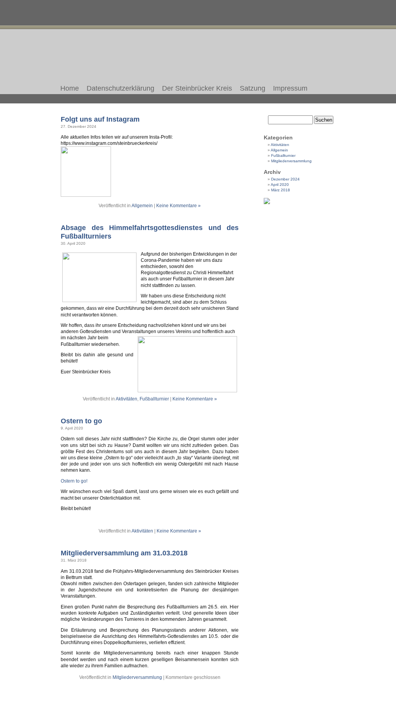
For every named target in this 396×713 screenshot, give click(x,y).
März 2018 (280, 190)
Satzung (252, 88)
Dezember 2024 (285, 179)
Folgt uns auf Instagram (100, 119)
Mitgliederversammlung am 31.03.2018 (124, 553)
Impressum (290, 88)
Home (69, 88)
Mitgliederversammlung (137, 677)
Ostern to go (81, 421)
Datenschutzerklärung (120, 88)
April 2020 (280, 184)
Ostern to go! (74, 481)
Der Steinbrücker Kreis (197, 88)
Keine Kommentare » (178, 205)
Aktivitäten (126, 399)
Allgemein (142, 205)
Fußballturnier (154, 399)
